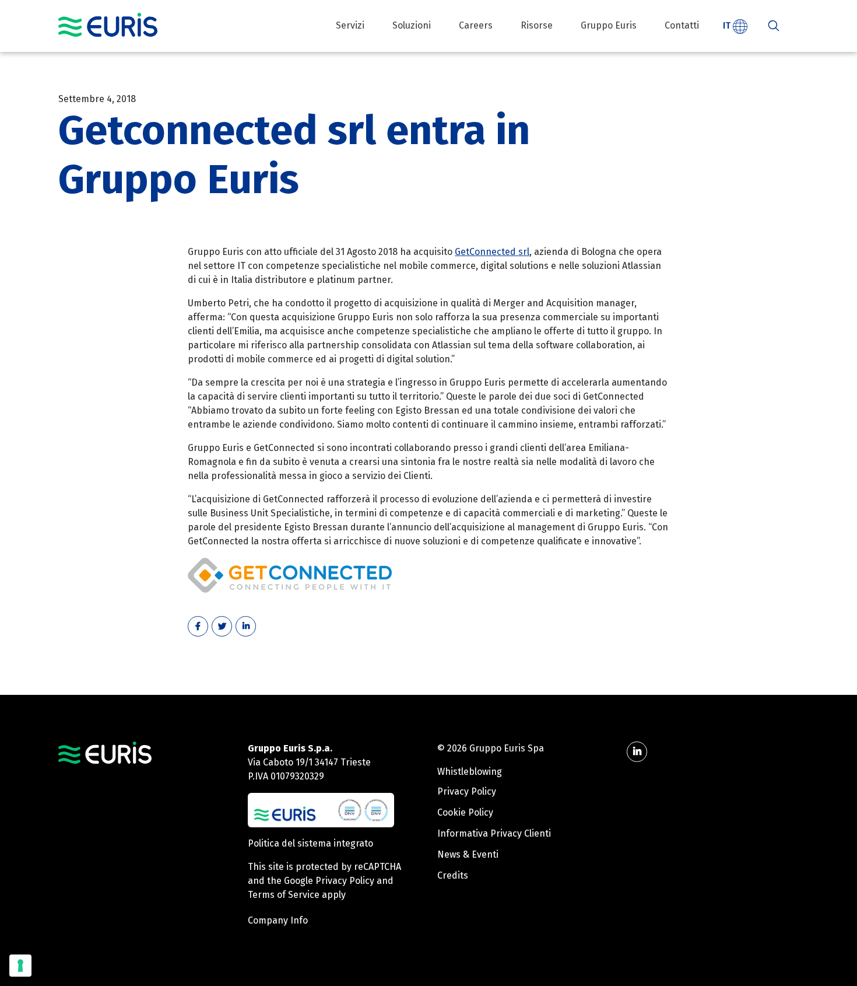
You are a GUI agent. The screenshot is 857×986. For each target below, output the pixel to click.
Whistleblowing (469, 771)
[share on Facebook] (198, 626)
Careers (476, 25)
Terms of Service (283, 894)
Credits (452, 875)
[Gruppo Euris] (105, 751)
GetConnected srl (492, 251)
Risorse (537, 25)
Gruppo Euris (609, 25)
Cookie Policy (465, 812)
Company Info (278, 920)
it (728, 25)
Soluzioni (411, 25)
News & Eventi (467, 854)
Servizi (350, 25)
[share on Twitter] (222, 626)
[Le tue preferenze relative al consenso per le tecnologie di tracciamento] (20, 965)
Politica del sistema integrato (310, 843)
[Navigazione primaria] (107, 25)
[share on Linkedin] (246, 626)
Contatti (682, 25)
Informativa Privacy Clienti (494, 833)
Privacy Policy (344, 880)
